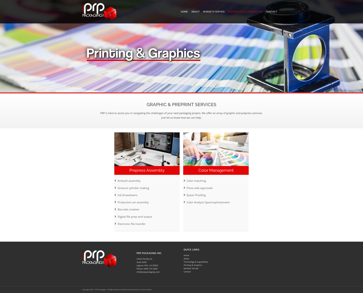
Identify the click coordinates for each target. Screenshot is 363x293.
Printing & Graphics (193, 265)
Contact (187, 271)
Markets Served (191, 268)
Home (186, 255)
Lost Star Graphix (145, 289)
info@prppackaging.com (148, 272)
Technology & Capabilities (196, 262)
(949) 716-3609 (150, 268)
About (186, 258)
